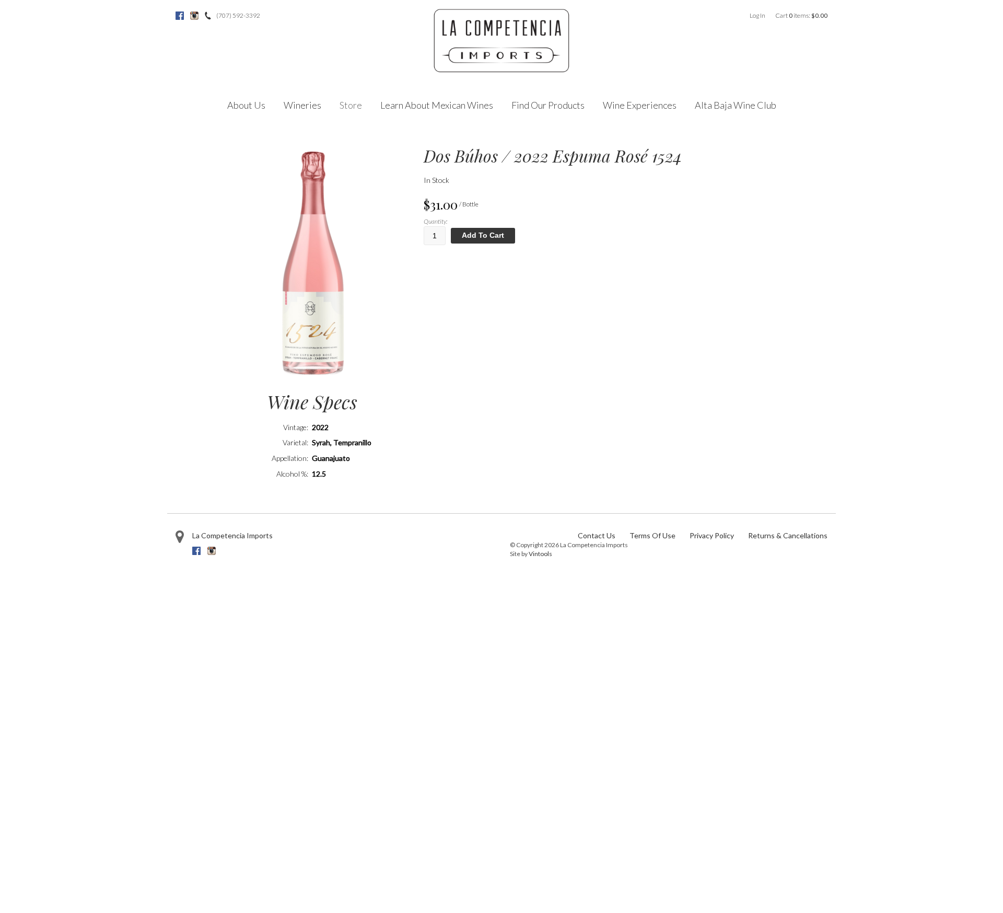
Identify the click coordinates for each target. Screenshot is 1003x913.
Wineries (302, 105)
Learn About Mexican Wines (436, 105)
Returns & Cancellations (787, 535)
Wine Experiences (640, 105)
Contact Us (596, 535)
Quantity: (435, 221)
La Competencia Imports (232, 535)
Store (351, 105)
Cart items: (801, 15)
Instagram (194, 15)
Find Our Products (548, 105)
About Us (246, 105)
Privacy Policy (712, 535)
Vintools (540, 554)
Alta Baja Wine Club (735, 105)
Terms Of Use (652, 535)
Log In (757, 15)
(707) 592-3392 (238, 15)
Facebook (180, 15)
